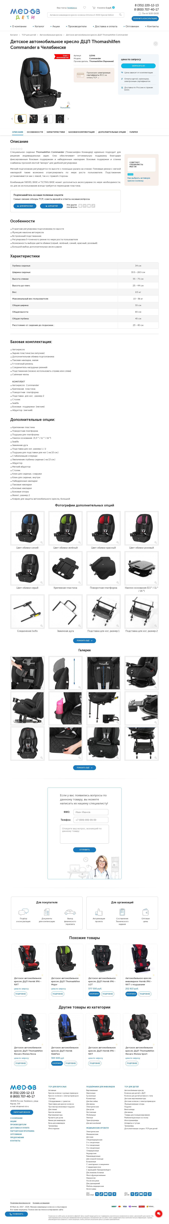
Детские (89, 1137)
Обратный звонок (21, 1112)
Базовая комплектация (82, 132)
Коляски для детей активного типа (138, 1096)
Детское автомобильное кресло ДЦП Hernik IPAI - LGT (102, 981)
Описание (17, 132)
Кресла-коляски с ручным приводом (63, 1093)
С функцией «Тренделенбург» (98, 1170)
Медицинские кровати (97, 1128)
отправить (84, 850)
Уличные (89, 1118)
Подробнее (20, 994)
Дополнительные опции (112, 132)
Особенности (35, 132)
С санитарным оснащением (97, 1164)
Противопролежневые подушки (61, 1107)
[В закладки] (155, 43)
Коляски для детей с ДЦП (134, 1093)
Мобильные (91, 1115)
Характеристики (56, 132)
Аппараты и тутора (132, 1123)
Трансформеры (92, 1120)
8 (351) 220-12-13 (147, 5)
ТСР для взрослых (57, 1087)
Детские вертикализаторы (135, 1098)
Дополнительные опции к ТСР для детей (140, 1129)
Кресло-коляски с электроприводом (63, 1096)
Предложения (17, 1137)
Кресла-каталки (54, 1112)
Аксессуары (91, 1189)
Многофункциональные (96, 1175)
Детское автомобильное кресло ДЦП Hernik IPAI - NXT (27, 981)
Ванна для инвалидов (56, 1120)
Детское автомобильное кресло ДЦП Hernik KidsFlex (65, 1050)
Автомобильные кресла (51, 35)
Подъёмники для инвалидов (100, 1087)
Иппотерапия (53, 1129)
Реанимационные (93, 1156)
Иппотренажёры (131, 1120)
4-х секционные (93, 1148)
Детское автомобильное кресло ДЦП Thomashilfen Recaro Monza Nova (28, 1050)
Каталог (39, 26)
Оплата (127, 79)
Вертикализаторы (55, 1115)
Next (68, 119)
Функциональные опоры (134, 1104)
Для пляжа (52, 1109)
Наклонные (90, 1093)
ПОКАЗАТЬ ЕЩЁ (83, 640)
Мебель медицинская (95, 1186)
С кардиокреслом (93, 1167)
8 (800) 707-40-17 (146, 9)
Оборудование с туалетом (59, 1101)
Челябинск (72, 8)
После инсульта (92, 1181)
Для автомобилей (93, 1123)
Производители (77, 26)
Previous (12, 119)
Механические (92, 1134)
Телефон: (65, 820)
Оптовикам (132, 26)
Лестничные (91, 1112)
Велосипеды (129, 1109)
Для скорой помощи (94, 1159)
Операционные (92, 1151)
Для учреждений (93, 1183)
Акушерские (91, 1153)
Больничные (91, 1162)
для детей (53, 206)
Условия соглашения (41, 1203)
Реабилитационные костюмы (136, 1118)
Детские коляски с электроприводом (139, 1101)
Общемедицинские (94, 1140)
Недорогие (91, 1178)
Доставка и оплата (106, 26)
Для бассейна (92, 1101)
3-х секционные (92, 1145)
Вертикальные (92, 1090)
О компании (19, 26)
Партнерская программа (22, 1131)
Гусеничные (91, 1096)
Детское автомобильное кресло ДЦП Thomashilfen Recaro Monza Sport (139, 1050)
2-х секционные (92, 1142)
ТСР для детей (29, 35)
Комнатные (91, 1098)
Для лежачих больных (95, 1172)
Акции (56, 26)
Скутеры (51, 1098)
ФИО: (67, 812)
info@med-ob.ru (22, 1106)
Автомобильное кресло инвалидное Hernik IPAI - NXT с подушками (138, 981)
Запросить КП (138, 66)
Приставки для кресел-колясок (61, 1104)
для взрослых (26, 206)
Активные (52, 1090)
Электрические (92, 1107)
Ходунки (127, 1107)
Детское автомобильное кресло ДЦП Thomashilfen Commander (97, 35)
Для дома (90, 1109)
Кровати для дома (55, 1118)
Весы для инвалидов (56, 1123)
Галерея (134, 132)
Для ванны (90, 1104)
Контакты (153, 26)
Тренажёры (53, 1126)
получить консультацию (145, 18)
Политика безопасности (20, 1203)
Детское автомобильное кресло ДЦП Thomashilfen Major (65, 981)
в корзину (94, 994)
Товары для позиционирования (137, 1115)
